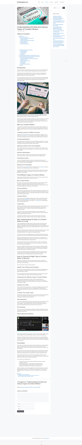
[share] (40, 317)
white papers (24, 135)
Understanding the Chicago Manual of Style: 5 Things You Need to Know (28, 375)
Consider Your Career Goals (25, 60)
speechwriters (27, 199)
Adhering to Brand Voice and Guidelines (27, 40)
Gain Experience (23, 61)
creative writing (38, 200)
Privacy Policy (62, 2)
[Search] (63, 8)
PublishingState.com (22, 2)
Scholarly (51, 2)
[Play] (45, 325)
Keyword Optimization (24, 41)
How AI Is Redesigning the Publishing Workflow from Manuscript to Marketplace (57, 28)
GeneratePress (47, 438)
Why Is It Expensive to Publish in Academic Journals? (25, 376)
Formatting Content (23, 42)
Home (39, 2)
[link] (18, 318)
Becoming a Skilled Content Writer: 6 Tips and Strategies (30, 387)
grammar (42, 166)
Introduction (21, 36)
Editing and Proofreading (24, 43)
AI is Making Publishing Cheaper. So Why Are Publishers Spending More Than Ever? (58, 45)
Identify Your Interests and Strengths (26, 57)
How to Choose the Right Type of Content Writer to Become (29, 56)
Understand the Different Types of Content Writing (29, 58)
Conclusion (21, 65)
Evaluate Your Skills (23, 59)
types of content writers (26, 374)
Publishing (46, 2)
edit (23, 166)
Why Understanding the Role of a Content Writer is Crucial (29, 55)
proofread (27, 166)
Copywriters (22, 54)
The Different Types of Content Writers (26, 49)
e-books (28, 135)
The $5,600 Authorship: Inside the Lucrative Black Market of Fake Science (59, 21)
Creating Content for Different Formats (27, 38)
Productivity (56, 2)
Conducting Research (24, 39)
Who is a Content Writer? (23, 37)
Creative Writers (23, 53)
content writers (20, 374)
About (42, 2)
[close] (41, 441)
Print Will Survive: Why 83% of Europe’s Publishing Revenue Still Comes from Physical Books (58, 41)
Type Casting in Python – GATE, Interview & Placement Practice (29, 318)
